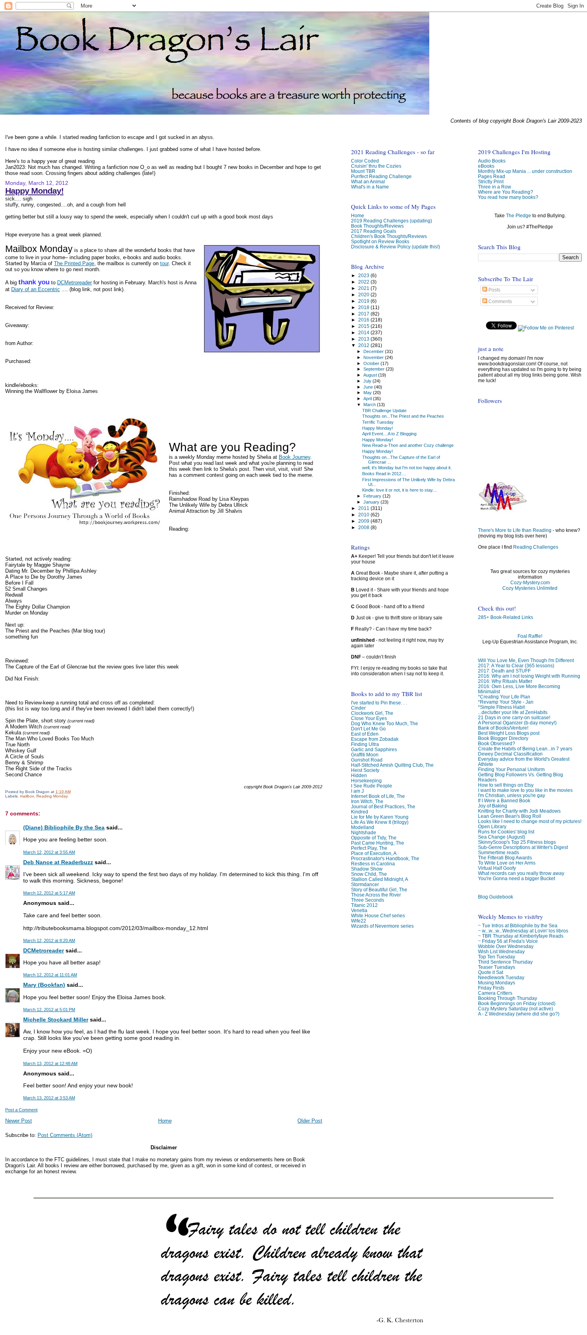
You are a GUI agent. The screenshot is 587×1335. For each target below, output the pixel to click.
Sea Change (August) (501, 836)
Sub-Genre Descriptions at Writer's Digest (523, 847)
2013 (364, 338)
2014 (364, 332)
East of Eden (365, 733)
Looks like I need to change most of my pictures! (529, 821)
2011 (364, 508)
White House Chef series (378, 915)
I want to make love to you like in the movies (525, 790)
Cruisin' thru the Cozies (376, 166)
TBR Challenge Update (384, 410)
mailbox (27, 796)
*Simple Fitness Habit (501, 707)
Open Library (492, 826)
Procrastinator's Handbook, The (385, 858)
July (368, 381)
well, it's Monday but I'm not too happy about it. (407, 467)
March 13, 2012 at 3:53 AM (49, 1097)
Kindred (359, 811)
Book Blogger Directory (503, 738)
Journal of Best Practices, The (383, 806)
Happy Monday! (34, 190)
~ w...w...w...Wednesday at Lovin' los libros (523, 930)
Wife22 (358, 920)
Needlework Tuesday (501, 977)
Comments (499, 301)
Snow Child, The (369, 874)
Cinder (358, 707)
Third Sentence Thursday (505, 961)
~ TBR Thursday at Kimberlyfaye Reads (520, 935)
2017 (364, 313)
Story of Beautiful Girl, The (379, 889)
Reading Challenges (535, 547)
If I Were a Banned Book (504, 800)
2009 (364, 521)
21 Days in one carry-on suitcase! (514, 717)
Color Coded (365, 160)
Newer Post (18, 1121)
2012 (364, 345)
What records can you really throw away (521, 873)
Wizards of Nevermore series (382, 925)
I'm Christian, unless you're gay (511, 795)
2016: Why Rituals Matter (505, 681)
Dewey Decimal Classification (510, 753)
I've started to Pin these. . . (379, 702)
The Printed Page (74, 263)
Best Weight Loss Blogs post (508, 733)
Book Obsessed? (496, 743)
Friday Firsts (491, 987)
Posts (493, 290)
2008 (364, 527)
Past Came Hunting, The (377, 842)
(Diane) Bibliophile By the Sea (64, 827)
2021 (364, 288)
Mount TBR (363, 171)
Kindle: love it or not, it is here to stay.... (399, 490)
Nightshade (363, 832)
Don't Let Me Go (368, 728)
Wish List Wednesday (501, 951)
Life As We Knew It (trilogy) (380, 822)
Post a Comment (21, 1109)
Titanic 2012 (364, 905)
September (374, 369)
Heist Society (365, 770)
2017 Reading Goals (373, 231)
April (368, 398)
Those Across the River (376, 894)
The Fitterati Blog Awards (505, 857)
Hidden (359, 775)
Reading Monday (52, 796)
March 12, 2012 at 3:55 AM (49, 852)
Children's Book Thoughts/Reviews (389, 236)
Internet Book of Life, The (378, 796)
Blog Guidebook (495, 896)
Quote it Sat (490, 972)
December (374, 351)
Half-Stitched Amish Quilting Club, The (392, 765)
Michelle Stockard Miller (55, 1019)
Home (165, 1121)
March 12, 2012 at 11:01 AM (50, 974)
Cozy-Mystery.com (530, 582)
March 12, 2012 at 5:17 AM (49, 893)
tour (164, 263)
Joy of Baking (492, 805)
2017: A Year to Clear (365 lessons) (516, 665)
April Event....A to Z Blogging (389, 433)
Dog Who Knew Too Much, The (384, 723)
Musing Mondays (496, 982)
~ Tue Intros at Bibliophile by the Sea (517, 925)
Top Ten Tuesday (496, 956)
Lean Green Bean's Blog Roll (509, 816)
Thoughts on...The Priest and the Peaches (403, 416)
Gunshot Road (367, 759)
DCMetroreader (74, 283)
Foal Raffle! (530, 636)
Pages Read (491, 176)
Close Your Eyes (369, 718)
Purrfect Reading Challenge (381, 176)
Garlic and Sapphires (374, 749)
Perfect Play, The (369, 848)
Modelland (362, 827)
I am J (357, 790)
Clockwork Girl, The (372, 713)
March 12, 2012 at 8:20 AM (49, 940)
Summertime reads (498, 852)
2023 (364, 275)
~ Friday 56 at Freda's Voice (508, 941)
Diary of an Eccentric (35, 289)
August (370, 375)
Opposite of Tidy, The (374, 837)
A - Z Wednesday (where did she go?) (518, 1013)
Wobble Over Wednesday (505, 946)
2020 (364, 294)
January (372, 502)
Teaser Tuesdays (496, 967)
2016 (364, 319)
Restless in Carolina (373, 863)
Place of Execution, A (374, 853)
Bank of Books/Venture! (503, 727)
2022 (364, 281)
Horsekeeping (366, 780)
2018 (364, 307)
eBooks (486, 166)
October (372, 363)
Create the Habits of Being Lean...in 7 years (525, 748)
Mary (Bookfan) (44, 985)
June (368, 387)
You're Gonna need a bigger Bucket (516, 878)
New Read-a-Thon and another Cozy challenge (408, 445)
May (368, 392)
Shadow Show (367, 868)
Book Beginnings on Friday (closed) (516, 1003)
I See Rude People (371, 785)
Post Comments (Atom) (65, 1135)
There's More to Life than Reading (514, 530)
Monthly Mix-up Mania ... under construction (525, 171)
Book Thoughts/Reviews (377, 225)
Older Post (309, 1121)
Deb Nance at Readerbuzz (58, 862)
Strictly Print (491, 181)
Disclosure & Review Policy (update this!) (395, 246)
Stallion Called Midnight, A (379, 879)
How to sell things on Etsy (505, 785)
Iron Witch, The (367, 801)
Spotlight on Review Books (380, 241)
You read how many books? (508, 197)
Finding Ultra (365, 744)
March (370, 404)
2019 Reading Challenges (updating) (391, 220)
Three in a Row (494, 186)
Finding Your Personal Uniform (511, 769)
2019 (364, 300)
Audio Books (492, 160)
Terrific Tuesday (378, 422)
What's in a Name (370, 186)
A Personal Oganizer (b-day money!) (517, 722)
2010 (364, 514)
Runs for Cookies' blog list (506, 831)
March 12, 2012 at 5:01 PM (49, 1009)
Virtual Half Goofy (497, 868)
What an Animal (368, 181)
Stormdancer (365, 884)
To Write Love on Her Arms (506, 862)
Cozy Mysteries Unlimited (529, 588)
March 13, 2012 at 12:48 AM (50, 1063)
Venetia (359, 910)
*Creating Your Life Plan (504, 696)
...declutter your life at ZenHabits (512, 712)
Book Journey (294, 457)
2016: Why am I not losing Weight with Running (529, 675)
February (373, 496)
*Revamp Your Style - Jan (505, 701)
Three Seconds (367, 900)
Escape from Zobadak (375, 739)
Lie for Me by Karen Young (380, 816)
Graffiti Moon (365, 754)
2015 (364, 326)
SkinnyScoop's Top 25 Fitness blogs (517, 842)
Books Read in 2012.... (384, 473)
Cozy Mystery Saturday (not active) (515, 1008)
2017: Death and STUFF (504, 670)
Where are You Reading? (505, 191)
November (374, 357)
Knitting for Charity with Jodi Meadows (519, 810)
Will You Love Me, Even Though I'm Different (526, 660)
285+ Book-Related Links (505, 617)
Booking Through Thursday (507, 998)
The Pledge (518, 215)
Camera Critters (495, 993)
